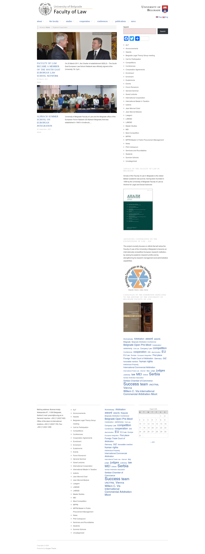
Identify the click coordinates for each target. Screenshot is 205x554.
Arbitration (139, 338)
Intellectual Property (130, 364)
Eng (166, 17)
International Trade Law (131, 371)
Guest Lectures (131, 94)
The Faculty (54, 21)
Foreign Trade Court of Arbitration (138, 358)
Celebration (156, 345)
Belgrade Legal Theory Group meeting (140, 55)
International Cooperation (135, 97)
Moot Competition (132, 133)
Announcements (132, 48)
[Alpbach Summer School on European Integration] (77, 100)
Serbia (154, 373)
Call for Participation (133, 59)
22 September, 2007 (44, 129)
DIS (149, 352)
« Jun (152, 442)
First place (157, 355)
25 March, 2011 (42, 79)
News (133, 21)
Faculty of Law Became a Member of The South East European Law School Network (48, 69)
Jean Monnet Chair (133, 108)
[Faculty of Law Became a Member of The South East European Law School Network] (77, 46)
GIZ (164, 358)
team (144, 383)
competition (160, 347)
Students (100, 86)
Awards (128, 52)
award (149, 338)
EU (164, 351)
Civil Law (136, 348)
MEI (127, 129)
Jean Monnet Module (134, 112)
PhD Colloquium (132, 147)
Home (48, 27)
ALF (127, 45)
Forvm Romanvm (132, 87)
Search (126, 27)
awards (157, 338)
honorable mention (130, 361)
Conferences (102, 21)
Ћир (160, 17)
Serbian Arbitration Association (133, 378)
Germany (158, 358)
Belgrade (127, 341)
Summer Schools (110, 86)
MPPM (128, 136)
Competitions (131, 62)
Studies (69, 21)
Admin (39, 82)
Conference (127, 352)
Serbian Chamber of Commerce (138, 380)
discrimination (156, 352)
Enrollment (130, 73)
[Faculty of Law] (65, 8)
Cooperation (84, 21)
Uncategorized (131, 161)
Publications (120, 21)
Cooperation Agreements (102, 33)
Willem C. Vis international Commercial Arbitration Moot (140, 392)
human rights (146, 361)
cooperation (140, 351)
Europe (133, 355)
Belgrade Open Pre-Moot (137, 344)
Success (131, 383)
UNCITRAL (154, 384)
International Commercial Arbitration (139, 367)
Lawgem (129, 115)
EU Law (126, 355)
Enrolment (129, 76)
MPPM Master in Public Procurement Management (145, 140)
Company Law (146, 348)
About (39, 21)
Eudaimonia (130, 80)
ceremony (127, 348)
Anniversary (128, 339)
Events (128, 83)
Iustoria (128, 104)
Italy (148, 370)
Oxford (145, 374)
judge (153, 370)
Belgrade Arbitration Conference (144, 342)
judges (160, 370)
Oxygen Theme (50, 548)
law (133, 374)
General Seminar (132, 90)
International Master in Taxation (137, 101)
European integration (144, 355)
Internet (142, 371)
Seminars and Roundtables (136, 150)
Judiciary (126, 374)
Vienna (127, 387)
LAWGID (129, 119)
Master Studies (131, 126)
